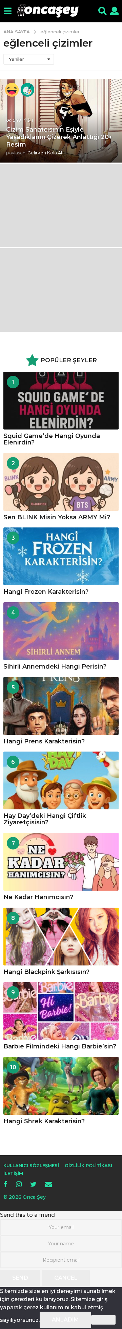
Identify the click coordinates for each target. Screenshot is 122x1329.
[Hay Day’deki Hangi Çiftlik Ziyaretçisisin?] (61, 780)
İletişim (13, 1173)
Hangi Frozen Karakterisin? (45, 591)
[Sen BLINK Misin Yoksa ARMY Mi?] (61, 482)
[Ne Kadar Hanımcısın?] (61, 862)
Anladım (65, 1319)
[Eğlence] (12, 90)
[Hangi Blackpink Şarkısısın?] (61, 936)
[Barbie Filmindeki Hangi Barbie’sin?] (61, 1011)
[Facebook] (5, 1184)
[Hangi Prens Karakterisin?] (61, 706)
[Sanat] (27, 90)
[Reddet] (103, 1320)
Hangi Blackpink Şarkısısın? (46, 972)
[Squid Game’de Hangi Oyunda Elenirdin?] (61, 401)
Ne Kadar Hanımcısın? (38, 897)
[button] (7, 11)
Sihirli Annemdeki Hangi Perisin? (54, 666)
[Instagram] (19, 1184)
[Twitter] (33, 1184)
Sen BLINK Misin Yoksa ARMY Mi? (56, 517)
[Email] (48, 1184)
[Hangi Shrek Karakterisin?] (61, 1086)
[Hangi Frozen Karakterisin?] (61, 556)
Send (20, 1278)
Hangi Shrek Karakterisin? (44, 1121)
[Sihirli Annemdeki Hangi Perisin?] (61, 631)
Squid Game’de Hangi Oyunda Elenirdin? (51, 439)
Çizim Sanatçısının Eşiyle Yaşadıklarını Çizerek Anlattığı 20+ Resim (59, 137)
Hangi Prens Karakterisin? (44, 741)
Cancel (66, 1278)
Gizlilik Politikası (88, 1165)
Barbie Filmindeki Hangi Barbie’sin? (59, 1046)
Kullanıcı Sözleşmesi (31, 1165)
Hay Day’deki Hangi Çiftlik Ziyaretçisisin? (44, 819)
